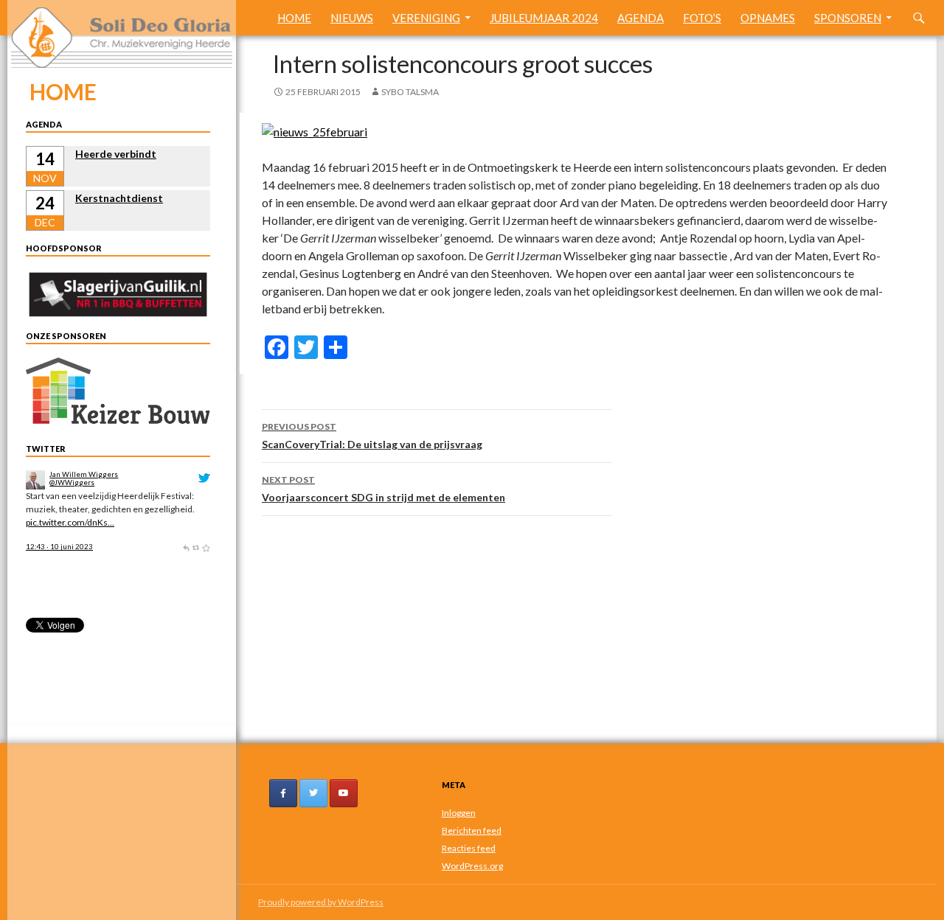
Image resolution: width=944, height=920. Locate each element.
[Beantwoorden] (185, 547)
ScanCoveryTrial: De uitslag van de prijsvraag (372, 435)
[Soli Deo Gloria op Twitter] (313, 793)
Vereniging (426, 17)
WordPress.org (472, 865)
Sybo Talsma (410, 91)
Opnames (767, 17)
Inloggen (459, 812)
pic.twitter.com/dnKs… (70, 522)
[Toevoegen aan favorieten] (205, 547)
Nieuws (351, 17)
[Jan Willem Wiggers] (35, 478)
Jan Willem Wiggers (83, 474)
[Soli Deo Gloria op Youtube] (344, 793)
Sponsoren (847, 17)
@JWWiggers (71, 482)
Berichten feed (472, 830)
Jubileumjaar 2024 (544, 17)
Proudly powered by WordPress (321, 901)
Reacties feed (469, 848)
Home (294, 17)
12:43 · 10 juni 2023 (59, 547)
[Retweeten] (196, 547)
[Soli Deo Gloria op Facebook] (283, 793)
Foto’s (702, 17)
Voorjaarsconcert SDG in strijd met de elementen (383, 488)
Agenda (640, 17)
